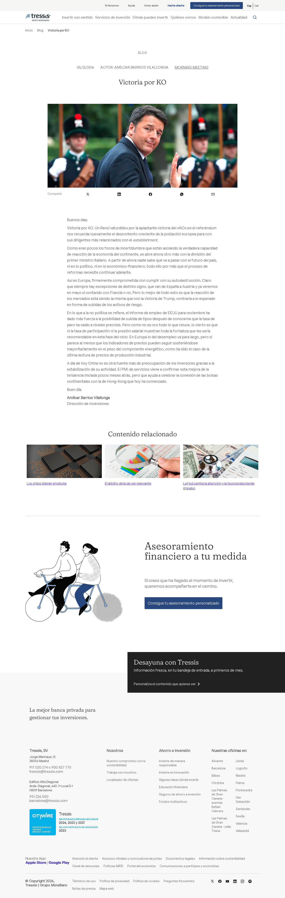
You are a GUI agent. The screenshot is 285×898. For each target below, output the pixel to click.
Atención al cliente (85, 858)
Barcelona (219, 768)
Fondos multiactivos (173, 801)
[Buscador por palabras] (255, 17)
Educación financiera (173, 787)
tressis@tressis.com (46, 771)
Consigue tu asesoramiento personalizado (216, 5)
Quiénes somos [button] (183, 17)
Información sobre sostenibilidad (222, 858)
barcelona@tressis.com (48, 800)
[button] (88, 194)
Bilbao (216, 775)
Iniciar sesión (151, 5)
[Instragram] (242, 881)
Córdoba (218, 783)
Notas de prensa (84, 888)
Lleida (240, 761)
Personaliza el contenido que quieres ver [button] (165, 684)
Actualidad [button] (239, 17)
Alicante (217, 761)
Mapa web (107, 888)
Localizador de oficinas (122, 779)
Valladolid (242, 831)
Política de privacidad (114, 881)
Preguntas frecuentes (179, 881)
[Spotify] (250, 881)
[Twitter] (212, 881)
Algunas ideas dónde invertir (179, 779)
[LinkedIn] (235, 881)
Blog (40, 30)
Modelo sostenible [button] (213, 17)
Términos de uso (84, 881)
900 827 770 (61, 767)
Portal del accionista (141, 866)
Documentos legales (180, 858)
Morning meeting (191, 67)
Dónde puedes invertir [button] (150, 17)
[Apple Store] (36, 862)
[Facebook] (220, 881)
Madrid (240, 775)
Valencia (241, 823)
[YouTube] (227, 881)
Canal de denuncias (86, 866)
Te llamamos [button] (112, 5)
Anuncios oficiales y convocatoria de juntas (132, 858)
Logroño (241, 768)
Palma (240, 783)
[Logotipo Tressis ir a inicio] (37, 17)
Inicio (29, 30)
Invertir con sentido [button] (77, 17)
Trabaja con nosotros (121, 772)
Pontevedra (244, 790)
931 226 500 (38, 796)
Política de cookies (146, 881)
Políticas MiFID (113, 866)
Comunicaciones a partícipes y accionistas (189, 866)
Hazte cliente (176, 5)
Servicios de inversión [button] (112, 17)
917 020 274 (38, 767)
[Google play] (59, 862)
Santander (243, 809)
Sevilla (240, 816)
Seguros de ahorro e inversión (180, 794)
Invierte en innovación (174, 772)
